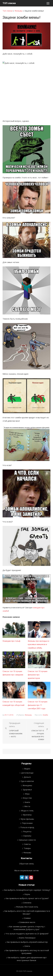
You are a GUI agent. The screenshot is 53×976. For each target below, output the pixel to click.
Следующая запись (37, 731)
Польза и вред (27, 827)
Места (27, 806)
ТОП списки (9, 3)
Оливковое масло (27, 922)
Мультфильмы (27, 819)
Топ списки (8, 10)
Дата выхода (27, 772)
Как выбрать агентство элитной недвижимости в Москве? (27, 912)
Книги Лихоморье (27, 937)
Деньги (27, 777)
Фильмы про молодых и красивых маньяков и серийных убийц (38, 644)
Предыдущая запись (15, 730)
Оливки (27, 918)
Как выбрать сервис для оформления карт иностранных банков (27, 959)
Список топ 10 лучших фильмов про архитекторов (37, 674)
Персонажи (27, 823)
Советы (27, 844)
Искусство (27, 798)
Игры (27, 793)
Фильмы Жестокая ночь (27, 906)
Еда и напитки (27, 781)
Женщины (27, 785)
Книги (27, 802)
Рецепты (27, 831)
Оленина (27, 902)
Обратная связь (26, 863)
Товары (27, 848)
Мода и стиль (27, 810)
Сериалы (27, 835)
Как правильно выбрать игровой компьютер (27, 942)
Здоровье (27, 789)
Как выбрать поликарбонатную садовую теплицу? (27, 890)
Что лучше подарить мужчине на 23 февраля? (27, 933)
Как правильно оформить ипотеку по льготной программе (27, 952)
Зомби (45, 715)
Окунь (27, 894)
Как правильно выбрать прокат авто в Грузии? (27, 898)
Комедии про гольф (11, 641)
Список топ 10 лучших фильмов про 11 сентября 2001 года (37, 705)
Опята (27, 946)
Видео (27, 768)
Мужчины (27, 814)
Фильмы (18, 10)
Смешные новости (27, 840)
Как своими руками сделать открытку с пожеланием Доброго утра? (27, 928)
